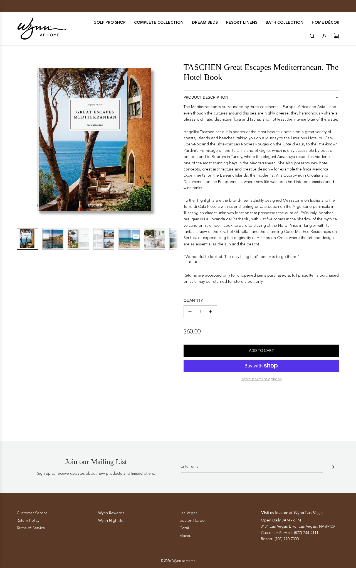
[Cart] (336, 36)
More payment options (261, 379)
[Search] (312, 36)
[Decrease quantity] (190, 312)
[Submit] (333, 467)
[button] (21, 142)
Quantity (193, 300)
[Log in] (324, 36)
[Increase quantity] (210, 312)
